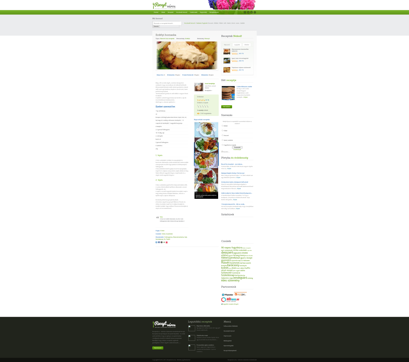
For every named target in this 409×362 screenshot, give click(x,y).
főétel (163, 234)
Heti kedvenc (226, 106)
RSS (251, 12)
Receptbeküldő (214, 12)
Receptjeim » (208, 90)
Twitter (248, 12)
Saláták (242, 23)
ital (241, 263)
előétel (224, 255)
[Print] (164, 242)
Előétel (216, 23)
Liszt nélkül (240, 268)
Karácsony (233, 265)
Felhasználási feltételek (231, 326)
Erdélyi (187, 38)
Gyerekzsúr (234, 257)
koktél (224, 267)
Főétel (221, 23)
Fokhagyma (168, 237)
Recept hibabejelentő (230, 350)
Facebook (245, 12)
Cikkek (163, 12)
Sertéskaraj (159, 239)
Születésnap (227, 275)
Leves (237, 23)
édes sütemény (230, 280)
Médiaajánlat (228, 341)
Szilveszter (226, 272)
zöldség (250, 278)
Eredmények (237, 149)
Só (165, 239)
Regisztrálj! (203, 12)
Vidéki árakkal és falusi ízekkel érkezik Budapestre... (236, 193)
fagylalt (230, 255)
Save (167, 242)
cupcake (249, 250)
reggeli (238, 270)
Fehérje (243, 255)
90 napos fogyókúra (231, 247)
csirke (235, 250)
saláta (242, 270)
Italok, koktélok (228, 140)
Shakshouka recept (202, 335)
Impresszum (157, 348)
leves (234, 268)
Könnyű (207, 38)
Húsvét (225, 262)
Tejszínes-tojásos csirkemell (241, 67)
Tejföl (168, 239)
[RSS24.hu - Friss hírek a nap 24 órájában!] (240, 296)
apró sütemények (226, 250)
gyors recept (246, 258)
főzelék (251, 255)
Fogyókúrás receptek (230, 145)
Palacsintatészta (178, 237)
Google (255, 12)
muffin (247, 268)
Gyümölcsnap (236, 260)
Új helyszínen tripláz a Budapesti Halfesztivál (234, 182)
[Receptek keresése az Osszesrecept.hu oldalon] (229, 304)
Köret (233, 23)
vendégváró (240, 277)
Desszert (210, 23)
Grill (225, 23)
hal (242, 260)
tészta (242, 275)
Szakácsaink (193, 12)
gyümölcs (226, 260)
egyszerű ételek (240, 253)
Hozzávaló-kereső (181, 12)
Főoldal (156, 12)
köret (230, 268)
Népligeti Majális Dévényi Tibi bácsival (232, 173)
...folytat (245, 97)
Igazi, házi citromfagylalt (240, 58)
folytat (229, 168)
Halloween (246, 260)
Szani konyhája (210, 83)
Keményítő (243, 265)
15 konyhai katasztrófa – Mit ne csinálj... (233, 204)
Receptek (170, 12)
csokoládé (242, 250)
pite (234, 270)
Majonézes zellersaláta (203, 326)
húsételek (169, 234)
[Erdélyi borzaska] (156, 242)
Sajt (185, 237)
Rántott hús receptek (167, 38)
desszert (227, 252)
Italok (229, 23)
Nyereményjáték (228, 345)
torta (237, 275)
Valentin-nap (227, 278)
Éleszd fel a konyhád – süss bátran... (232, 164)
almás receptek (247, 248)
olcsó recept (227, 270)
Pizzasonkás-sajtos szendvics (205, 345)
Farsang (236, 255)
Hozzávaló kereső (189, 23)
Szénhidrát (236, 273)
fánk (247, 255)
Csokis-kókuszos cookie (244, 86)
